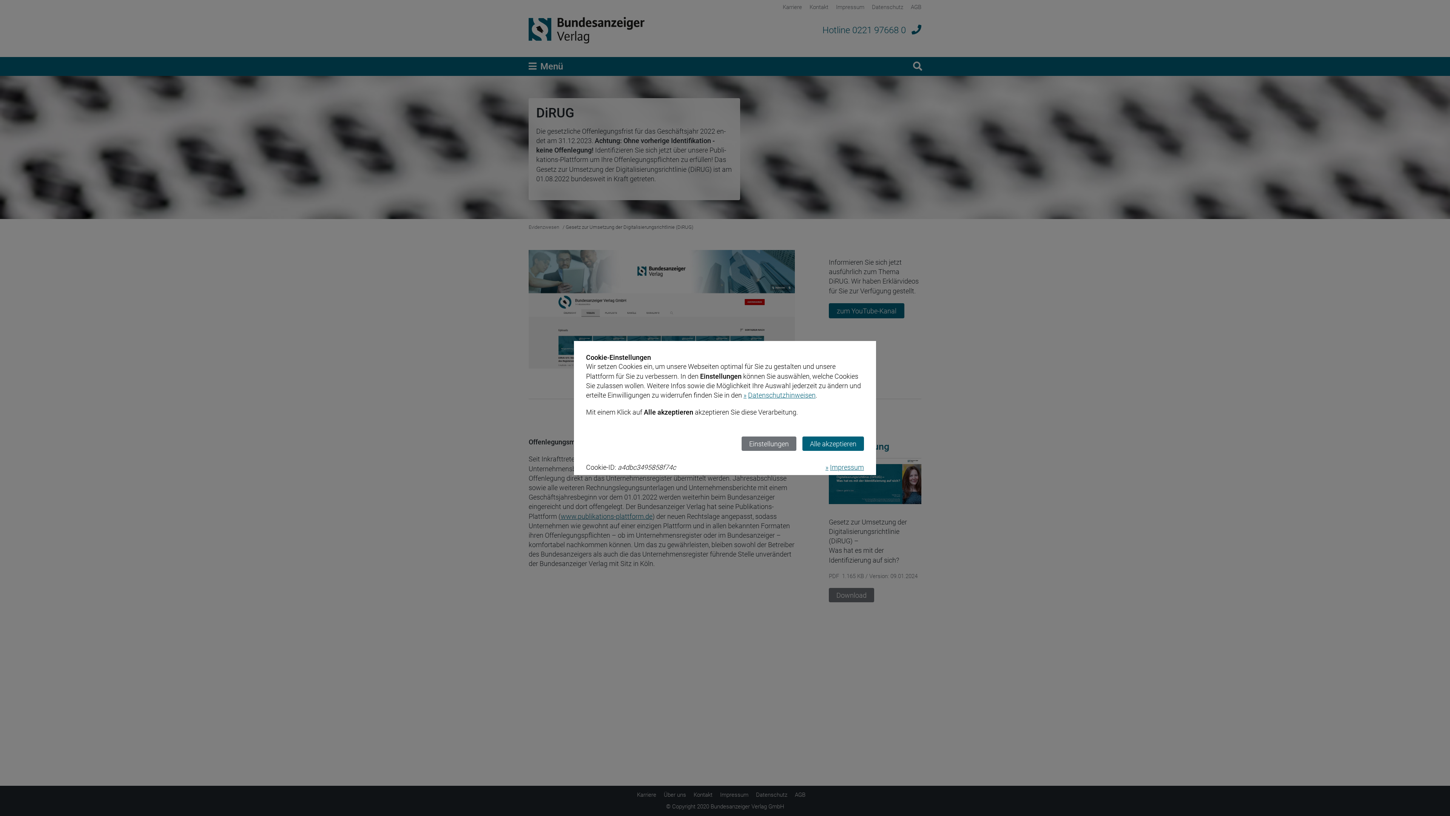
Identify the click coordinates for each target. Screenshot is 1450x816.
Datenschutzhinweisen (782, 395)
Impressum (847, 467)
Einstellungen (769, 444)
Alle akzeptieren (833, 444)
